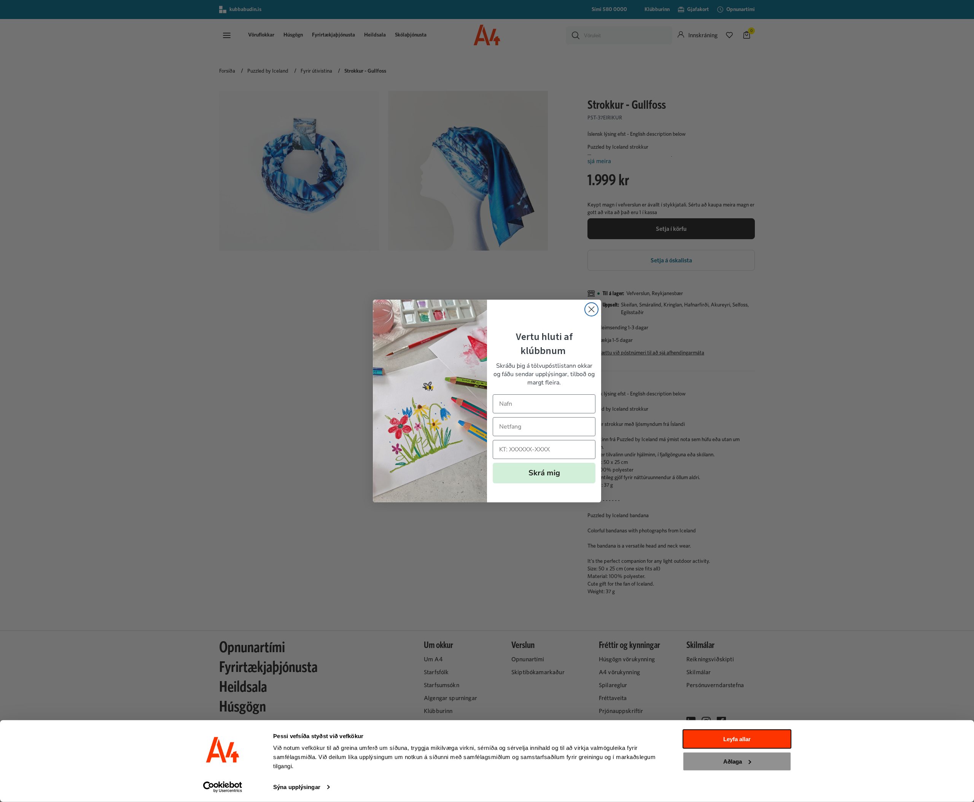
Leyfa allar (737, 739)
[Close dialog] (591, 309)
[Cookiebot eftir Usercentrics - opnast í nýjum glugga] (222, 787)
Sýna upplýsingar (296, 787)
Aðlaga (732, 761)
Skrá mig (544, 473)
